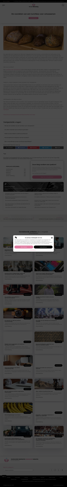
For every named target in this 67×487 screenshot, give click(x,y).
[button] (52, 237)
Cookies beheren (43, 247)
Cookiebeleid (33, 249)
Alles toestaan (24, 247)
